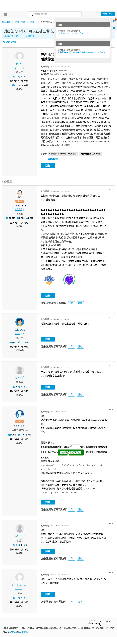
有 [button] (71, 303)
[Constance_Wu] (19, 577)
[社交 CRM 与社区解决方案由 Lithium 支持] (94, 622)
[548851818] (19, 194)
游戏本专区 (20, 22)
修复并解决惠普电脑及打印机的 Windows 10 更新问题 (81, 52)
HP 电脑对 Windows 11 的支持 (70, 33)
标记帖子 (20, 88)
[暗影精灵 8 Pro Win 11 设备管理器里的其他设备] (21, 42)
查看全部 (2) (53, 158)
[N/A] (19, 370)
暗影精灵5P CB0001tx (91, 153)
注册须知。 (24, 631)
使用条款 (13, 631)
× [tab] (108, 20)
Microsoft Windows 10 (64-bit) (62, 153)
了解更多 (30, 36)
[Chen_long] (19, 414)
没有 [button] (80, 303)
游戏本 (33, 22)
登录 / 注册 (108, 14)
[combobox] (54, 14)
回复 (47, 165)
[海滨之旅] (19, 322)
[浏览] (4, 14)
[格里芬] (19, 56)
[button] (110, 189)
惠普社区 (6, 22)
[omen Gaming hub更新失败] (18, 42)
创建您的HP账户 (12, 36)
